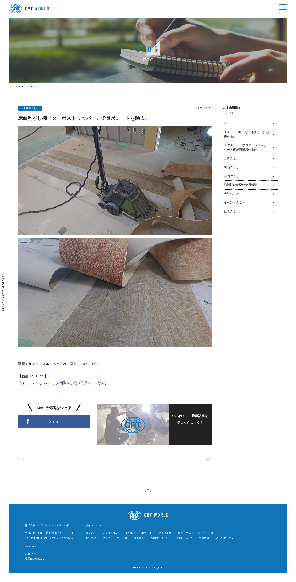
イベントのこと (234, 202)
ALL (226, 123)
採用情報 (204, 537)
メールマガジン (225, 537)
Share (54, 421)
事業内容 (91, 533)
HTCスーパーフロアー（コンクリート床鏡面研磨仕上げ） (245, 147)
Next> (208, 458)
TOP (11, 87)
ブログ (106, 537)
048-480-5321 (38, 537)
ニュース (122, 537)
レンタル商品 (110, 533)
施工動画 (139, 537)
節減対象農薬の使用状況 (240, 184)
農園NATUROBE (160, 537)
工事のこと (231, 158)
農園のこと (231, 176)
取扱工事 (146, 533)
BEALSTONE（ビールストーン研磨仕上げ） (246, 134)
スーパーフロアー (207, 533)
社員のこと (231, 211)
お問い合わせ (184, 537)
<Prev (21, 458)
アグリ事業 (164, 533)
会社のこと (231, 193)
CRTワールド (33, 553)
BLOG (22, 87)
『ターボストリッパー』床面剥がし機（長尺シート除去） (63, 383)
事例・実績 (184, 533)
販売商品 (130, 533)
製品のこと (231, 167)
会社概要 (91, 537)
